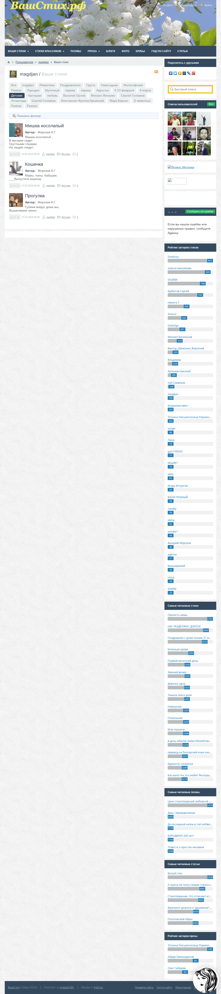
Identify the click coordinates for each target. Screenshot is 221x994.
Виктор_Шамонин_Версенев (186, 348)
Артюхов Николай (179, 371)
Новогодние (109, 85)
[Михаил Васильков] (204, 124)
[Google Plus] (193, 73)
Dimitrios (173, 257)
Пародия (33, 90)
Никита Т (173, 302)
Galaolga (173, 325)
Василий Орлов (74, 95)
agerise (172, 554)
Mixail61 (173, 463)
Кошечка (34, 164)
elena (171, 520)
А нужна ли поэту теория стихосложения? (194, 885)
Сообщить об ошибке (200, 211)
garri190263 (175, 451)
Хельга (172, 314)
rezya (171, 577)
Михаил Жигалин (103, 95)
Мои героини (176, 729)
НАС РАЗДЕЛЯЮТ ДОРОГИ (184, 626)
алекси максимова (179, 268)
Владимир (174, 360)
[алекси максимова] (189, 124)
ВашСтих (13, 987)
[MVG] (204, 154)
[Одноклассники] (180, 73)
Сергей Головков (133, 95)
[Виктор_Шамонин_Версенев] (189, 154)
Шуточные (52, 90)
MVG (171, 474)
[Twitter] (175, 73)
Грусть (90, 85)
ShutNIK (172, 280)
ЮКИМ (172, 589)
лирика (70, 90)
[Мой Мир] (184, 73)
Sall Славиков (176, 383)
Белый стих (175, 873)
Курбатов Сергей (178, 291)
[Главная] (8, 62)
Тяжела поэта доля (180, 695)
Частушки (34, 95)
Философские (133, 85)
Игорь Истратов (178, 486)
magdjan (29, 74)
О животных (142, 100)
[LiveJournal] (189, 73)
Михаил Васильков (180, 337)
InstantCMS (67, 987)
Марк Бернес (119, 100)
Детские (65, 154)
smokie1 (173, 531)
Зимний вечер (177, 672)
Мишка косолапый (44, 125)
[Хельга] (175, 139)
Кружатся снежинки (180, 764)
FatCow (98, 987)
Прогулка (35, 195)
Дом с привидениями (181, 813)
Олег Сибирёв (177, 968)
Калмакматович (178, 405)
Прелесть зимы (177, 615)
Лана (171, 440)
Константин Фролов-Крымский (82, 100)
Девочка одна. (177, 683)
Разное (16, 90)
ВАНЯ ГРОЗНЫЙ (178, 497)
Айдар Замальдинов (181, 957)
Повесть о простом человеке (186, 847)
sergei (171, 428)
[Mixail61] (189, 139)
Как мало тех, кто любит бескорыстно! (192, 775)
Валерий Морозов (179, 543)
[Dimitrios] (204, 139)
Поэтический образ (180, 919)
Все (13, 85)
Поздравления (70, 85)
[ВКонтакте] (171, 73)
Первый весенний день (183, 661)
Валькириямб (176, 566)
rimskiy (172, 509)
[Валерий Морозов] (175, 154)
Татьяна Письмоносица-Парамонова (191, 417)
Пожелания (175, 718)
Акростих (102, 90)
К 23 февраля (124, 90)
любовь (52, 95)
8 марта (145, 90)
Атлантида (18, 100)
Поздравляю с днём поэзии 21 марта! (191, 638)
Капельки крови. (178, 649)
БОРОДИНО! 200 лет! (181, 836)
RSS (156, 71)
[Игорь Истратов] (175, 124)
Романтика (47, 85)
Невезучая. (175, 706)
